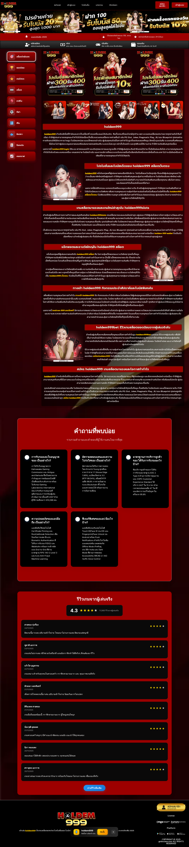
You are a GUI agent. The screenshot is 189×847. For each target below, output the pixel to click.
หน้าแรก (57, 5)
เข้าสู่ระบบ (71, 5)
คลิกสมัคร (35, 43)
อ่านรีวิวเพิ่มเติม (94, 788)
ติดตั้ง (102, 832)
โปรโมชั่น (85, 5)
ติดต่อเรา (113, 5)
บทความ (99, 5)
